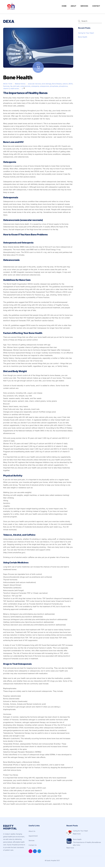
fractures (6, 86)
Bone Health (17, 77)
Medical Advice (20, 84)
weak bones (14, 88)
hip (11, 86)
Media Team (7, 84)
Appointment (33, 836)
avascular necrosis (34, 84)
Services (84, 6)
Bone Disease (57, 84)
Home (64, 6)
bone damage (46, 84)
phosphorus (63, 86)
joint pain (16, 86)
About (73, 6)
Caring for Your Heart (86, 33)
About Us (32, 831)
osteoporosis (44, 86)
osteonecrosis (25, 86)
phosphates (54, 86)
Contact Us (33, 845)
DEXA (71, 84)
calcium (65, 84)
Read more (76, 834)
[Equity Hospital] (11, 9)
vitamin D (6, 88)
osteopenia (35, 86)
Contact (96, 6)
